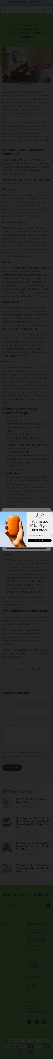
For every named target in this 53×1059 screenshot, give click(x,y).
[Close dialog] (52, 512)
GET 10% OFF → (40, 540)
